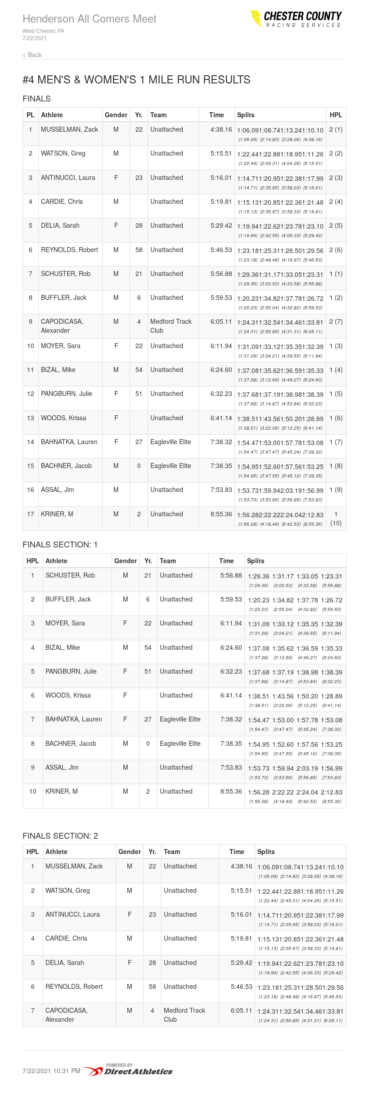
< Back (32, 54)
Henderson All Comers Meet (89, 18)
